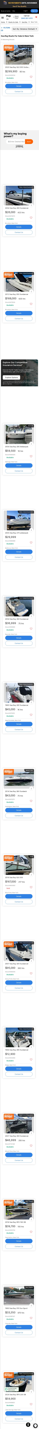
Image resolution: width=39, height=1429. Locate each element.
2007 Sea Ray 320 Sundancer (16, 964)
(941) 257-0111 (27, 18)
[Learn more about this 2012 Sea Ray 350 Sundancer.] (19, 282)
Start (29, 142)
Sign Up (34, 11)
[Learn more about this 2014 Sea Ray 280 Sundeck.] (19, 779)
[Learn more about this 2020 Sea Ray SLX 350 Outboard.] (19, 55)
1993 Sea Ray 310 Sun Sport (16, 1308)
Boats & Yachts (5, 11)
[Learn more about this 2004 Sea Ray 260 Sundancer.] (19, 195)
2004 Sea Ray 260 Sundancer (17, 208)
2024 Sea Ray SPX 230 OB (15, 1394)
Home (3, 22)
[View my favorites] (36, 17)
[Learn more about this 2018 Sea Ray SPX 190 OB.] (19, 1209)
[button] (28, 1424)
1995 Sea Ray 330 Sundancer (16, 705)
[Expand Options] (31, 64)
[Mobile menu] (2, 17)
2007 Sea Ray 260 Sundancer (17, 1136)
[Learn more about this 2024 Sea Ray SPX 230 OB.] (19, 1382)
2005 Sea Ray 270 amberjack (16, 533)
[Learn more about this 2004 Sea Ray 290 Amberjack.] (19, 434)
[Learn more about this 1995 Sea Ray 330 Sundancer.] (19, 693)
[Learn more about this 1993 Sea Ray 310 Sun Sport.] (19, 1296)
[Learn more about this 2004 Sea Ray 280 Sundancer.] (19, 606)
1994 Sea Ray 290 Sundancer (16, 1050)
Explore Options (11, 377)
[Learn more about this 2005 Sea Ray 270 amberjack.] (19, 520)
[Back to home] (8, 17)
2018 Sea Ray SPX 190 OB (15, 1222)
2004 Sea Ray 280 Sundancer (17, 619)
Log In (26, 11)
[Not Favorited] (31, 76)
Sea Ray (24, 22)
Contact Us (19, 91)
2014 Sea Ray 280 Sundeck (16, 791)
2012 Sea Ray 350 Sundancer (16, 294)
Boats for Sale (13, 22)
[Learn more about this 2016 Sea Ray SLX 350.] (19, 865)
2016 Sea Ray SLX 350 (14, 877)
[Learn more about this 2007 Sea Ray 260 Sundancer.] (19, 1123)
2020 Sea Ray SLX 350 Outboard (17, 67)
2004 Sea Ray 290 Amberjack (16, 447)
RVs (14, 11)
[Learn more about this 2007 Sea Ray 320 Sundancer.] (19, 951)
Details (18, 86)
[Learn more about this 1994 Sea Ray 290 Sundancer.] (19, 1037)
